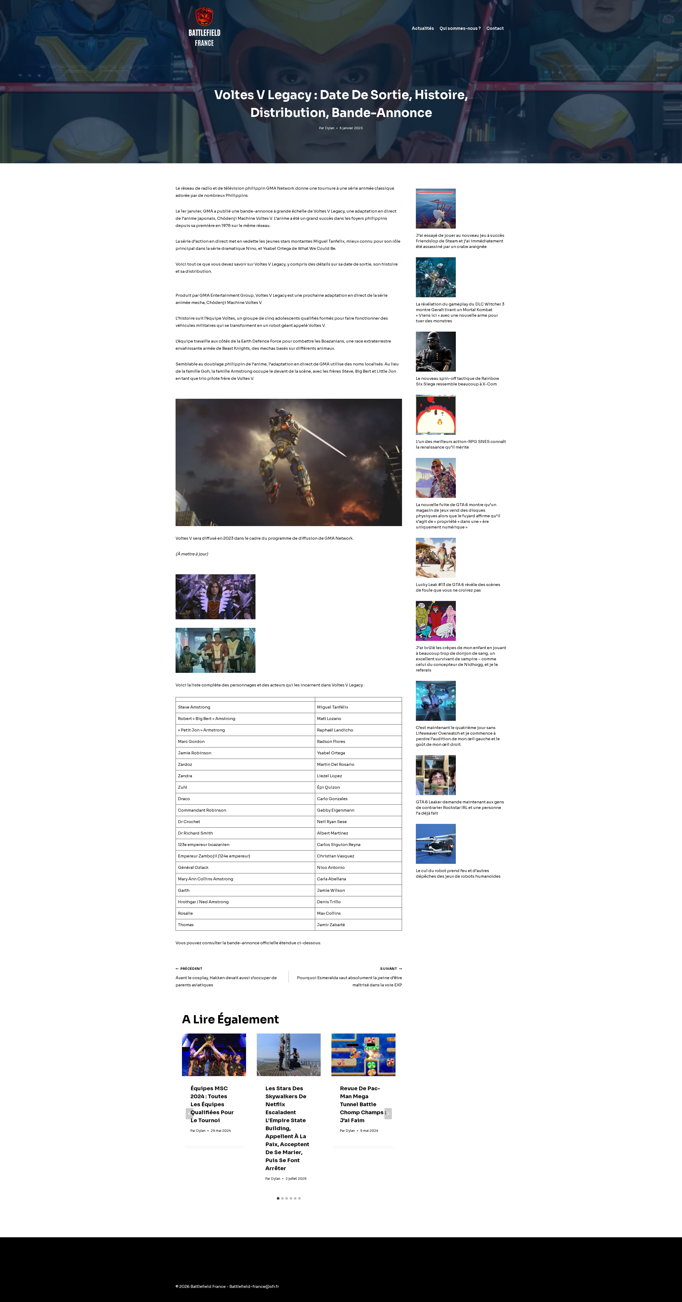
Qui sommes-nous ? (460, 28)
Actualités (423, 28)
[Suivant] (388, 1113)
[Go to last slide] (189, 1113)
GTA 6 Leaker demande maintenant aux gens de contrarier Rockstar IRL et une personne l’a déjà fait (460, 807)
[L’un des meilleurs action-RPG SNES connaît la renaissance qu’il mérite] (461, 415)
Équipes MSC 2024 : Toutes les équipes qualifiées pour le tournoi (212, 1104)
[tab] (278, 1198)
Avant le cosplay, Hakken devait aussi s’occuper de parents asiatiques (226, 977)
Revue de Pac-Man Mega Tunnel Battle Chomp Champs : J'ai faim (363, 1104)
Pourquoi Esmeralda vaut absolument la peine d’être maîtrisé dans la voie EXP (349, 977)
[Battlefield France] (204, 28)
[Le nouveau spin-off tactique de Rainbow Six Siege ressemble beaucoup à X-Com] (461, 352)
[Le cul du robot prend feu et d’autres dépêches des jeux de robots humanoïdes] (461, 844)
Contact (495, 28)
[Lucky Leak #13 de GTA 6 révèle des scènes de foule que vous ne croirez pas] (461, 558)
